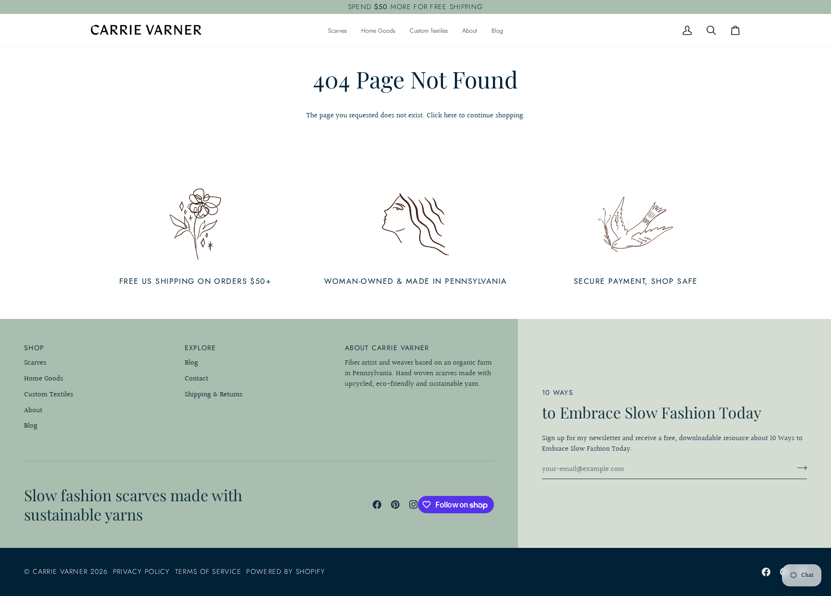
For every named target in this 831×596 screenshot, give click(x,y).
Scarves (35, 362)
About (33, 410)
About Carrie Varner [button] (387, 348)
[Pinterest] (395, 504)
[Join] (799, 468)
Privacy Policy (141, 571)
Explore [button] (200, 348)
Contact (196, 378)
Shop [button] (34, 348)
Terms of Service (208, 571)
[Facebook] (377, 504)
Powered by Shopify (285, 571)
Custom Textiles (48, 394)
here (450, 115)
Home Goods (43, 378)
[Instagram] (413, 504)
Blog (31, 425)
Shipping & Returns (213, 394)
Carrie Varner (60, 571)
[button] (337, 30)
